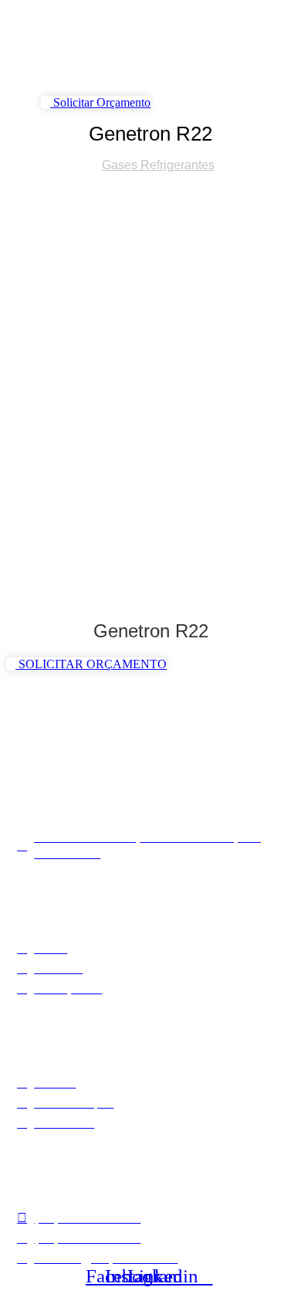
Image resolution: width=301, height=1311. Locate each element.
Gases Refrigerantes (158, 165)
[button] (62, 78)
